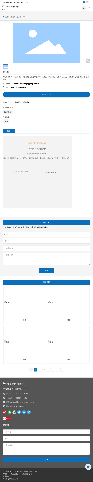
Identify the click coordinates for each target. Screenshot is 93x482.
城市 (27, 474)
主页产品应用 (16, 17)
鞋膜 (68, 320)
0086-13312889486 (19, 398)
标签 (23, 474)
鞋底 (24, 320)
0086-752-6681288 (20, 394)
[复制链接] (29, 412)
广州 (18, 474)
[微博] (4, 412)
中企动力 (14, 474)
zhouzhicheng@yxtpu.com (16, 2)
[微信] (9, 412)
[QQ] (19, 412)
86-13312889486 (18, 87)
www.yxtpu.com (18, 406)
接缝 (24, 360)
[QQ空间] (24, 412)
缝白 (68, 360)
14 (57, 370)
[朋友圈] (14, 412)
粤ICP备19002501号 (10, 479)
